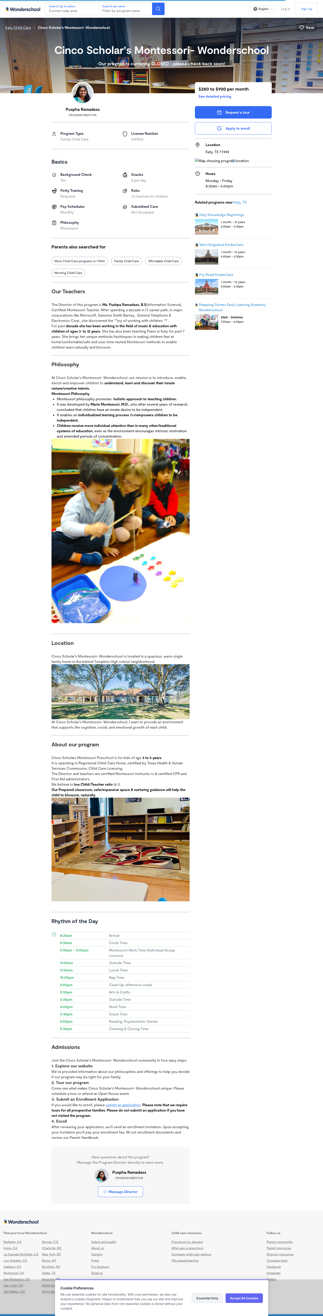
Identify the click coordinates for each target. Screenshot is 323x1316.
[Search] (158, 9)
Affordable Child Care (163, 261)
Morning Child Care (68, 273)
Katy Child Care (18, 27)
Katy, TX (240, 202)
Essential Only (207, 1298)
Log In (285, 9)
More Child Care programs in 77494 (79, 261)
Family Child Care (126, 261)
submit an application (123, 1225)
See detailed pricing (214, 96)
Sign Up (306, 9)
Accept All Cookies (244, 1298)
